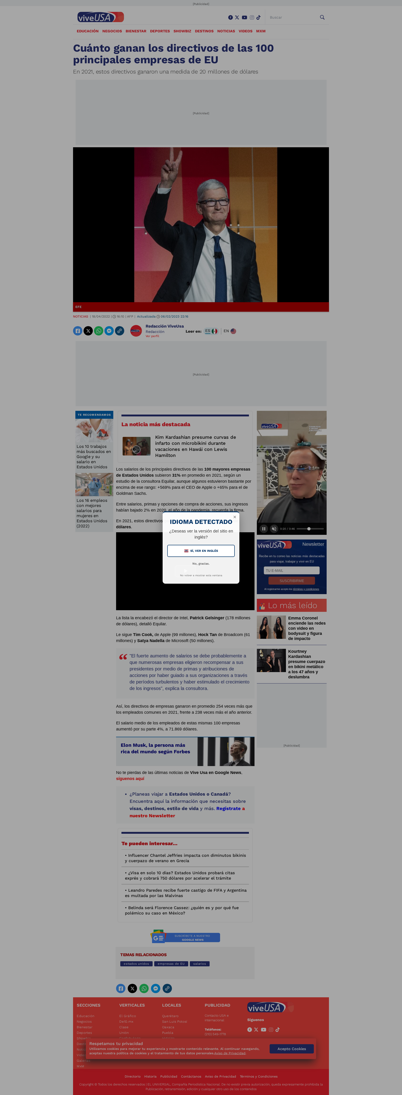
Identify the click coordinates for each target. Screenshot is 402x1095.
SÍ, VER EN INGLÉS (201, 551)
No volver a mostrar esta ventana (201, 575)
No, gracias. (201, 563)
